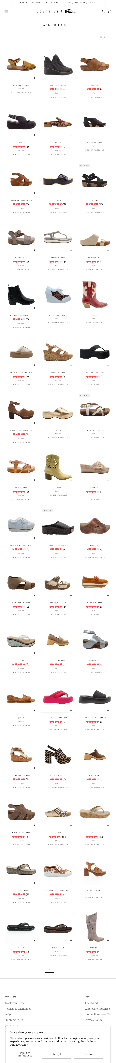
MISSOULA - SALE (58, 775)
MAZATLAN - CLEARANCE (95, 718)
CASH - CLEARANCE (58, 315)
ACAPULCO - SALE (21, 85)
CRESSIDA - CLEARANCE (95, 373)
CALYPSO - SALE (58, 258)
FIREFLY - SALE (95, 545)
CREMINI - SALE (58, 373)
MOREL (58, 833)
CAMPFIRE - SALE (95, 258)
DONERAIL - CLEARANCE (21, 430)
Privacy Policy (19, 1044)
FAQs (8, 1014)
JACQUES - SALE (58, 660)
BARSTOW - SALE (94, 143)
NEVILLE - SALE (21, 890)
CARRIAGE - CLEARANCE (21, 315)
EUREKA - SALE (94, 488)
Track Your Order (15, 1003)
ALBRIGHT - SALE (58, 85)
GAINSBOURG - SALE (21, 603)
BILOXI (95, 200)
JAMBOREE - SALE (95, 660)
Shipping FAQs (14, 1020)
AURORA (21, 143)
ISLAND (21, 660)
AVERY (58, 143)
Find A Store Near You (98, 1014)
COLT (95, 315)
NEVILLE (95, 833)
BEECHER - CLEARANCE (21, 200)
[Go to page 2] (66, 969)
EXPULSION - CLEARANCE (21, 545)
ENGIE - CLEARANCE (95, 430)
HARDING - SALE (94, 603)
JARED (21, 718)
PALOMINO (95, 948)
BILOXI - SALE (21, 258)
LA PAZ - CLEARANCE (58, 718)
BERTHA (58, 200)
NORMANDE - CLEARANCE (58, 890)
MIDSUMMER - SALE (21, 775)
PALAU (21, 948)
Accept (56, 1054)
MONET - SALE (94, 775)
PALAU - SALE (58, 948)
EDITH (58, 430)
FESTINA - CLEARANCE (58, 545)
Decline (88, 1054)
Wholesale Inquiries (97, 1008)
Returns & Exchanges (18, 1008)
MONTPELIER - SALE (21, 833)
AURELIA (95, 85)
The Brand (91, 1003)
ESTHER (58, 488)
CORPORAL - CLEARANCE (21, 373)
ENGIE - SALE (21, 488)
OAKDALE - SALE (94, 890)
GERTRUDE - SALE (58, 603)
